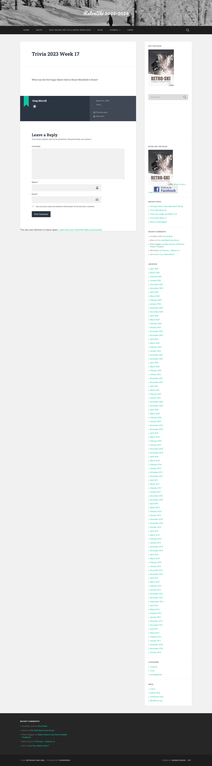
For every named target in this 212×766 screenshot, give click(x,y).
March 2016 (155, 507)
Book (100, 30)
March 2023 (155, 343)
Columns (153, 667)
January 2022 (155, 374)
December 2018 (156, 449)
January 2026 (155, 280)
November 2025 (156, 288)
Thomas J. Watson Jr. (171, 250)
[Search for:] (168, 97)
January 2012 (155, 617)
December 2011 (156, 621)
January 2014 (155, 566)
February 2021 (155, 394)
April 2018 (154, 457)
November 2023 (156, 335)
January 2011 (155, 641)
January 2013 (155, 590)
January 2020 (155, 421)
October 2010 (155, 652)
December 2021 (156, 378)
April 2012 (154, 605)
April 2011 (154, 629)
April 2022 (154, 363)
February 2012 (155, 613)
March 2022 (155, 367)
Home (26, 30)
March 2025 (155, 296)
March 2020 (155, 414)
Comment (36, 146)
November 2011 (156, 625)
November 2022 (156, 359)
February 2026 (155, 277)
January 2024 (155, 327)
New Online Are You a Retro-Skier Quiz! (70, 30)
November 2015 (156, 523)
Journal (113, 30)
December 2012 (156, 594)
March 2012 (155, 609)
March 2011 (155, 633)
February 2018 (155, 464)
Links (130, 30)
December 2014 (156, 547)
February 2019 (155, 441)
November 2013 (156, 574)
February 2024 (155, 324)
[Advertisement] (168, 123)
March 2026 (155, 273)
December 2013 (156, 570)
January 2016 (155, 515)
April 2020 (154, 410)
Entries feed (155, 693)
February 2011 (155, 637)
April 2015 (154, 531)
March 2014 (155, 558)
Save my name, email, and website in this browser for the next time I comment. (65, 206)
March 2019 (155, 437)
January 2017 (155, 492)
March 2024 (155, 320)
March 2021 (155, 390)
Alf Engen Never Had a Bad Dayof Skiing (166, 206)
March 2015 (155, 535)
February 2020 (155, 417)
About (39, 30)
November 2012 (156, 598)
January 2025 (155, 304)
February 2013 (155, 586)
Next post (100, 116)
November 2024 (156, 312)
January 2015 (155, 543)
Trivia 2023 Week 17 (55, 54)
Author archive (34, 106)
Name (35, 182)
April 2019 (154, 433)
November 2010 (156, 648)
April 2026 (154, 269)
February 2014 (155, 562)
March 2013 (155, 582)
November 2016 (156, 500)
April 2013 (154, 578)
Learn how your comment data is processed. (80, 229)
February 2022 (155, 370)
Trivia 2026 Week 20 (158, 210)
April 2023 (154, 339)
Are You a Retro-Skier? (165, 254)
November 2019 (156, 429)
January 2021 (155, 398)
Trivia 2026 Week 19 (158, 218)
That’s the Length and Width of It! (163, 214)
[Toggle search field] (188, 30)
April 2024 (154, 316)
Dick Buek (168, 236)
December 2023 (156, 331)
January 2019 (155, 445)
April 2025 (154, 292)
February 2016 (155, 511)
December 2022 (156, 355)
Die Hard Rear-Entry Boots (168, 240)
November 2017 (156, 476)
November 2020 (156, 406)
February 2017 (155, 488)
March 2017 (155, 484)
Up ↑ (190, 760)
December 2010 (156, 645)
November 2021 (156, 382)
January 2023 (155, 351)
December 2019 (156, 425)
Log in (152, 689)
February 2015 (155, 539)
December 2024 (156, 308)
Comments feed (156, 697)
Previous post (101, 112)
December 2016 (156, 496)
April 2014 (154, 554)
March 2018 (155, 461)
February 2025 (155, 300)
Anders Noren (179, 760)
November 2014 (156, 551)
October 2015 (155, 527)
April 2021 (154, 386)
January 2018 (155, 468)
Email (35, 194)
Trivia (98, 105)
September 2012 (156, 601)
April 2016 (154, 504)
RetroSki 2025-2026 (106, 13)
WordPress (64, 760)
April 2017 (154, 480)
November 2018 (156, 453)
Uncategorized (156, 675)
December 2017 (156, 472)
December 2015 (156, 519)
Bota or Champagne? (158, 222)
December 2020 (156, 402)
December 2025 (156, 284)
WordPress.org (156, 701)
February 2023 (155, 347)
